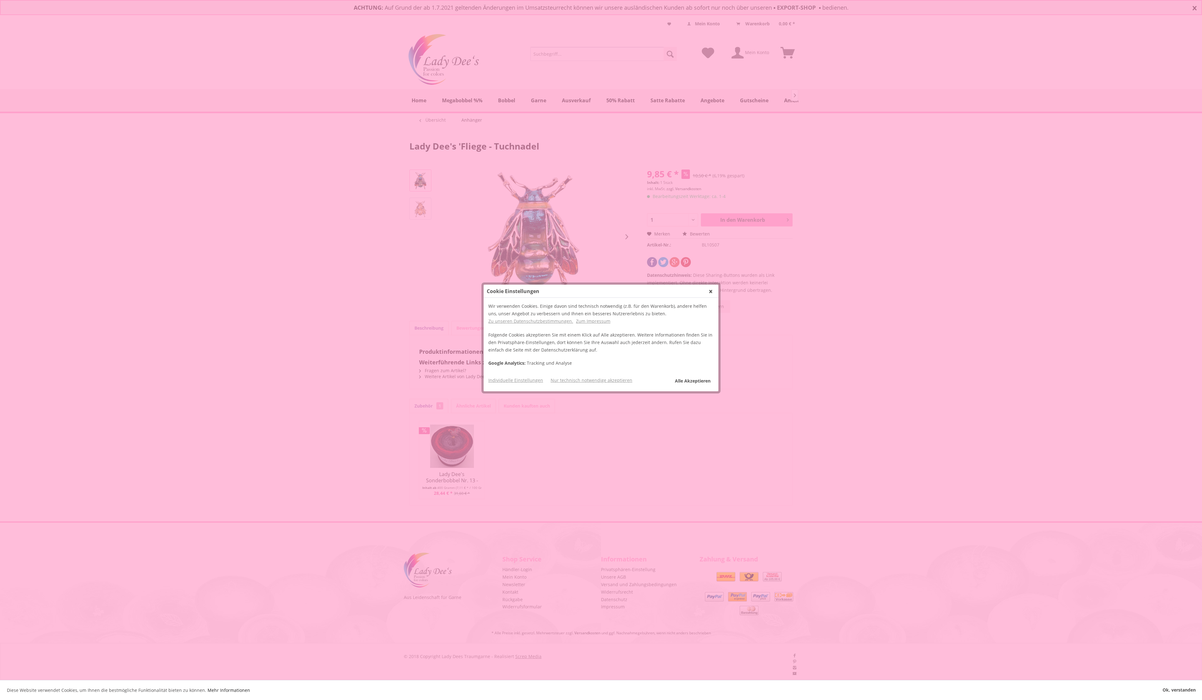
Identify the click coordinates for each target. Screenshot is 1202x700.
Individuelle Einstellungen (515, 380)
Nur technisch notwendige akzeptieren (591, 380)
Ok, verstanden (1179, 690)
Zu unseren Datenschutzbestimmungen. (530, 321)
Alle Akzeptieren (693, 381)
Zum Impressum (593, 321)
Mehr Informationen (229, 690)
